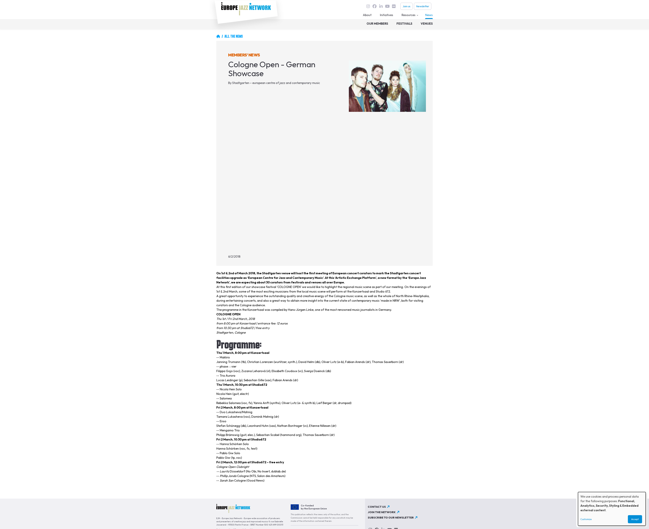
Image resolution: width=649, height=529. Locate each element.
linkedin (380, 6)
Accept (635, 519)
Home (218, 36)
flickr (393, 6)
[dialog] (612, 509)
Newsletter (422, 6)
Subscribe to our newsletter (391, 517)
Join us (406, 6)
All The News (233, 36)
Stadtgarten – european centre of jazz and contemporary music (276, 83)
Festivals (404, 24)
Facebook (374, 6)
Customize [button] (586, 519)
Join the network (382, 512)
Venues (427, 24)
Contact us (377, 506)
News (429, 15)
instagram (368, 6)
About (367, 15)
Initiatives (386, 15)
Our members (377, 24)
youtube (387, 6)
